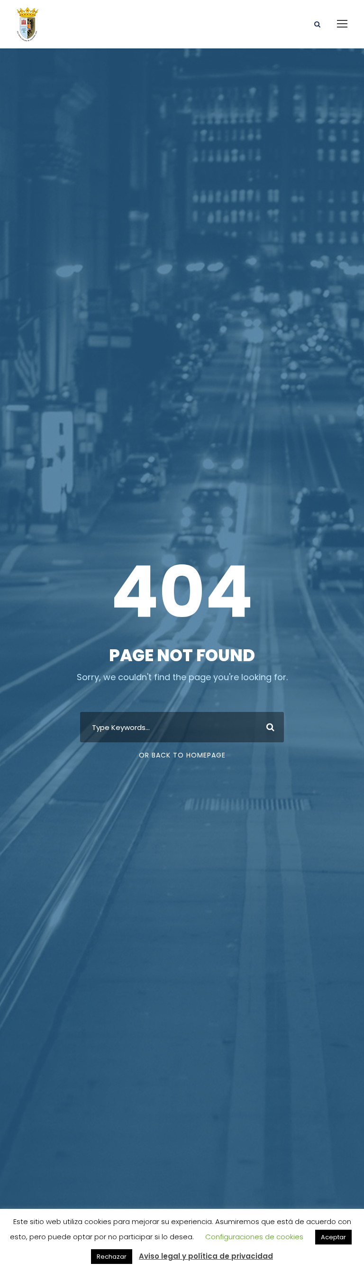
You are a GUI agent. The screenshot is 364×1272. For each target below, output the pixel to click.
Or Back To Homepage (182, 755)
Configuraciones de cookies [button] (254, 1237)
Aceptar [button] (333, 1237)
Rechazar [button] (112, 1256)
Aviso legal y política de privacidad (206, 1256)
